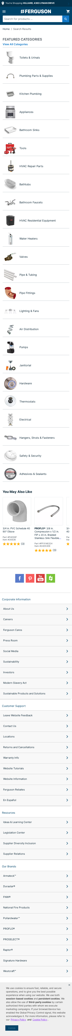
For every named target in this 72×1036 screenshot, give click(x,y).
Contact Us (9, 726)
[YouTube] (40, 578)
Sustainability (11, 661)
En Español (9, 800)
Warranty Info (11, 757)
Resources (8, 812)
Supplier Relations (14, 853)
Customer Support (14, 706)
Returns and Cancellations (18, 747)
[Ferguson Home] (36, 11)
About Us (8, 608)
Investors (8, 672)
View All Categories (15, 44)
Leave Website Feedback (17, 715)
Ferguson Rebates (14, 789)
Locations (9, 736)
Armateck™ (9, 875)
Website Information (15, 778)
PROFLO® (9, 928)
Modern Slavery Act (14, 682)
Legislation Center (14, 832)
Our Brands (9, 866)
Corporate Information (16, 599)
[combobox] (34, 19)
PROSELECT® (11, 939)
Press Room (10, 640)
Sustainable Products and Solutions (24, 693)
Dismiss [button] (11, 1028)
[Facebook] (19, 578)
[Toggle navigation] (4, 11)
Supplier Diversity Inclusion (19, 843)
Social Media (10, 651)
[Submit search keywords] (65, 19)
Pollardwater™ (11, 918)
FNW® (7, 897)
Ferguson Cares (12, 630)
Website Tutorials (13, 768)
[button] (69, 985)
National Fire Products (16, 907)
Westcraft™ (9, 971)
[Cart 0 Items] (68, 12)
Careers (8, 619)
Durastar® (9, 886)
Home (6, 29)
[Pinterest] (30, 578)
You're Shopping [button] (30, 3)
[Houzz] (50, 578)
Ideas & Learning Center (17, 822)
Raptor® (8, 949)
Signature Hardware (15, 960)
